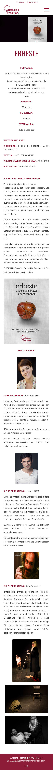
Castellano (32, 2)
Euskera (20, 2)
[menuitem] (20, 2)
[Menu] (45, 9)
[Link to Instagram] (26, 766)
